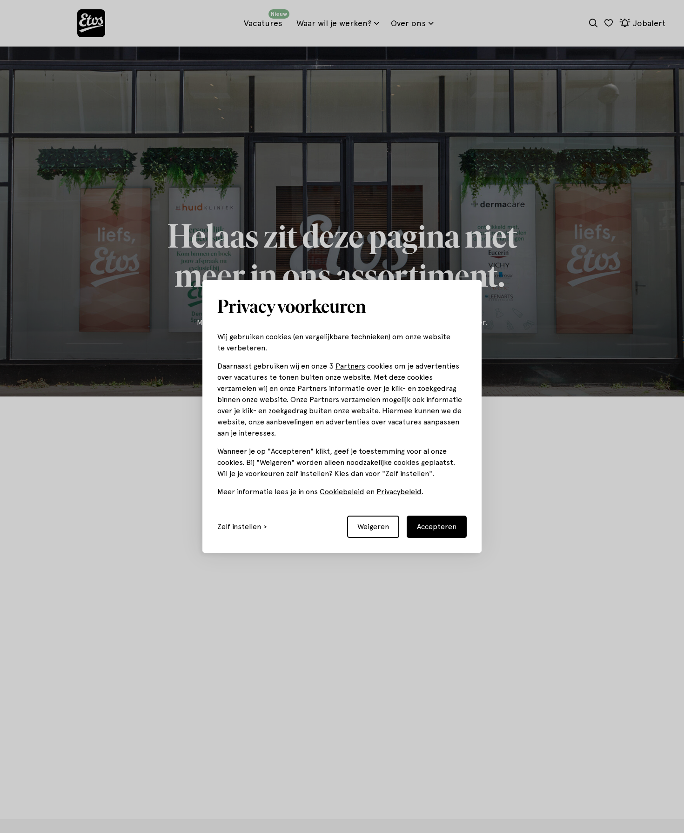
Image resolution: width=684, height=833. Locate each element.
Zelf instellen (239, 527)
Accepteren (436, 526)
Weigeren (373, 526)
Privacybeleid (399, 491)
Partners (350, 366)
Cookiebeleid (342, 491)
